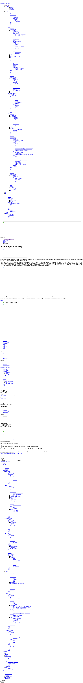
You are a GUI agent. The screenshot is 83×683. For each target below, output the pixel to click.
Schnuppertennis (13, 582)
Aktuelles (7, 653)
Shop (4, 347)
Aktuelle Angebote (11, 663)
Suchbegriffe (2, 460)
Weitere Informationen (17, 453)
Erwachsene (12, 477)
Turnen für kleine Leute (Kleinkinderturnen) (21, 607)
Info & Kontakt (6, 342)
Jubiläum (7, 465)
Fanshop (9, 668)
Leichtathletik (12, 557)
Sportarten (5, 651)
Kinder (14, 558)
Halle (11, 639)
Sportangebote (5, 343)
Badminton (7, 471)
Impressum (14, 439)
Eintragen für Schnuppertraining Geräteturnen (21, 613)
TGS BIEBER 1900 (4, 1)
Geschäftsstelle (8, 672)
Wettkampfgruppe (16, 616)
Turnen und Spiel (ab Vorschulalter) (19, 608)
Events (4, 345)
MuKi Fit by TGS (13, 599)
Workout (12, 504)
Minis (4, 353)
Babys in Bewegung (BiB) (15, 598)
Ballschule (15, 563)
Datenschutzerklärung (8, 439)
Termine (4, 408)
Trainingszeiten (13, 475)
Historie (6, 469)
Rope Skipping (13, 617)
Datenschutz (7, 677)
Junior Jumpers (15, 620)
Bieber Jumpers (16, 621)
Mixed (14, 641)
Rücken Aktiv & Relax (14, 499)
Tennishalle (12, 589)
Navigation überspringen (5, 3)
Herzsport (12, 523)
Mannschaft (15, 480)
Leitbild (6, 654)
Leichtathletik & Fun (9, 552)
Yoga (11, 506)
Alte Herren (5, 358)
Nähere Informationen (17, 610)
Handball (4, 241)
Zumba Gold (15, 511)
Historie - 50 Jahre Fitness (13, 514)
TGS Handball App (6, 365)
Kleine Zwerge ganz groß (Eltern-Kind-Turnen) (22, 606)
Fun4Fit (14, 565)
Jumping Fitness (13, 497)
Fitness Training (13, 492)
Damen (14, 580)
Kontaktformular (8, 674)
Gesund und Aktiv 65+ (17, 526)
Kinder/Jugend (13, 476)
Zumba (11, 509)
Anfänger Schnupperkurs (17, 615)
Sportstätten (5, 410)
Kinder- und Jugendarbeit (13, 662)
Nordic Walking (16, 501)
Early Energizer (13, 490)
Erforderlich (19, 446)
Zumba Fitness (15, 510)
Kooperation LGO (16, 560)
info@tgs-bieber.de (4, 398)
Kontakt (2, 439)
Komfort (21, 448)
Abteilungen (5, 240)
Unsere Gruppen (16, 611)
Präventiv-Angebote (14, 525)
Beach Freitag (15, 638)
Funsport (12, 562)
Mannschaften (13, 577)
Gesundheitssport (8, 518)
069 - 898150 (3, 395)
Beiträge (9, 657)
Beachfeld (12, 646)
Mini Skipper (15, 619)
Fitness (6, 485)
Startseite (4, 463)
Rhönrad (12, 614)
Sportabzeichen (16, 561)
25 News (7, 466)
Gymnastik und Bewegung (15, 496)
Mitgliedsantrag (6, 411)
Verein (4, 652)
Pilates (11, 498)
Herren (14, 581)
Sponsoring (5, 364)
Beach (11, 635)
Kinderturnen (12, 605)
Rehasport (12, 524)
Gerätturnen (12, 609)
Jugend (11, 538)
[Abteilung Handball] (18, 336)
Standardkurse (15, 507)
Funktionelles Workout (17, 505)
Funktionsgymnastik (14, 495)
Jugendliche (15, 579)
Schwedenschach (16, 566)
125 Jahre (5, 464)
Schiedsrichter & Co (7, 362)
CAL (4, 348)
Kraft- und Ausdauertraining (18, 493)
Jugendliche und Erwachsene (18, 622)
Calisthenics (12, 625)
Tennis (6, 571)
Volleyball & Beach (9, 630)
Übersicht (5, 341)
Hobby (14, 478)
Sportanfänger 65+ (16, 528)
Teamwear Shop (11, 669)
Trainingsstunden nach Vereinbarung (17, 583)
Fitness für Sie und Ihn (17, 494)
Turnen (6, 593)
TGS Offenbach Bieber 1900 (8, 239)
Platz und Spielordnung (14, 587)
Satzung (9, 659)
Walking (11, 500)
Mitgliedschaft (8, 656)
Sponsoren (7, 468)
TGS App (7, 675)
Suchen (2, 681)
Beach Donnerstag (16, 637)
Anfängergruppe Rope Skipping (19, 618)
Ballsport (12, 601)
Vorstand (7, 655)
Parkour (11, 623)
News (4, 242)
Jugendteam (7, 661)
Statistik (24, 451)
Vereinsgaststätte (8, 676)
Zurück (1, 300)
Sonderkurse (15, 508)
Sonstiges (5, 346)
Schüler (14, 559)
